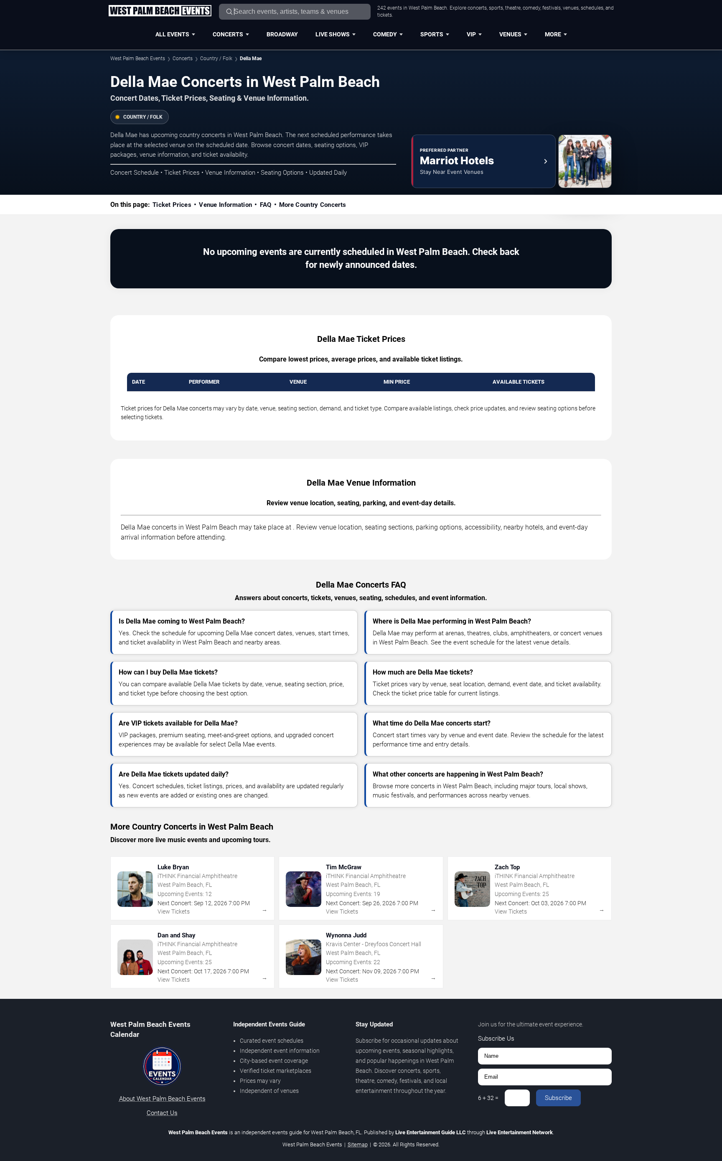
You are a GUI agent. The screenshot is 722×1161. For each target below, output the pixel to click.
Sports (431, 34)
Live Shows (332, 34)
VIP (471, 34)
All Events (172, 34)
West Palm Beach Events (137, 58)
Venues (510, 34)
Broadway (282, 34)
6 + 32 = (488, 1098)
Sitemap (358, 1144)
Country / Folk (216, 58)
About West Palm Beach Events (162, 1098)
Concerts (228, 34)
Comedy (385, 34)
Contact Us (162, 1113)
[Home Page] (159, 11)
